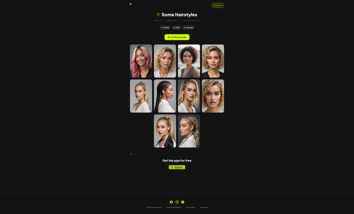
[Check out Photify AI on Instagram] (177, 202)
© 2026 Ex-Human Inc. (154, 207)
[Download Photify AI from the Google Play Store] (177, 167)
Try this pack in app (178, 37)
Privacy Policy (190, 207)
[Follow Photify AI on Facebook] (171, 202)
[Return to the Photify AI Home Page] (139, 5)
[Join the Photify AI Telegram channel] (182, 202)
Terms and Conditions (174, 207)
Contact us (218, 5)
